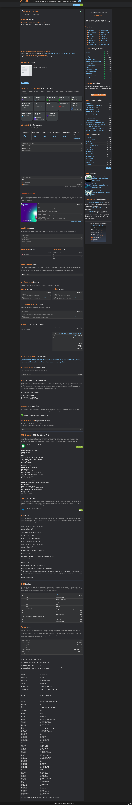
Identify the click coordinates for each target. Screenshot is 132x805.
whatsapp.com (105, 44)
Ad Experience (30, 282)
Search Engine (30, 264)
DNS (26, 584)
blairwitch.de (89, 67)
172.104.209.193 (90, 157)
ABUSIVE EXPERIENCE (66, 1)
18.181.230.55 (89, 138)
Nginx (50, 100)
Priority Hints (52, 115)
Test (81, 510)
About (72, 803)
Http (26, 515)
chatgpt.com (91, 40)
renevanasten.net (26, 359)
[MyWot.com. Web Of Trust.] (23, 420)
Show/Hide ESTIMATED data (96, 203)
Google (30, 406)
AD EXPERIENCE (58, 1)
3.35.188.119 (89, 147)
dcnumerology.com (91, 71)
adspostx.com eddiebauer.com (95, 122)
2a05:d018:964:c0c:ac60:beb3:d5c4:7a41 (56, 53)
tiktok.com (91, 36)
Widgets (74, 97)
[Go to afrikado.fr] (43, 11)
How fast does (33, 368)
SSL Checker (35, 435)
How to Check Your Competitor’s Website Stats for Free (101, 192)
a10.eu (64, 359)
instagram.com (105, 32)
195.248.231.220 (90, 140)
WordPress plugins (38, 114)
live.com (103, 42)
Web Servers (51, 97)
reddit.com (104, 36)
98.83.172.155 (89, 161)
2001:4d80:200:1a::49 (92, 145)
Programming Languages (26, 104)
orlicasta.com (89, 58)
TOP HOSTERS (52, 1)
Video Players (63, 103)
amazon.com (104, 34)
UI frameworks (26, 97)
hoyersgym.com (50, 362)
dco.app (88, 77)
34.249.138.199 (72, 53)
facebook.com (92, 32)
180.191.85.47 (89, 153)
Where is (32, 325)
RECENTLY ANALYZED (44, 1)
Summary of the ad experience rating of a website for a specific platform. (40, 285)
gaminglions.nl (70, 359)
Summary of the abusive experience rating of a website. (35, 307)
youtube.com (104, 30)
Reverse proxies (64, 97)
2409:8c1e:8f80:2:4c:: (92, 155)
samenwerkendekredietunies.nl (30, 362)
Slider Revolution (40, 119)
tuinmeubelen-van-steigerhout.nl (52, 359)
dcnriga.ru (88, 56)
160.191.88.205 (90, 149)
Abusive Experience (32, 304)
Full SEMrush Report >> (77, 221)
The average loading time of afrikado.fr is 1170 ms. (34, 370)
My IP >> (108, 167)
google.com (91, 30)
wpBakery (26, 115)
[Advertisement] (52, 38)
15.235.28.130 (89, 141)
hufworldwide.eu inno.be (93, 121)
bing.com (90, 38)
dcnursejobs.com (90, 60)
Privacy (68, 803)
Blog (64, 803)
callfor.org (42, 362)
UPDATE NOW (98, 15)
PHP (25, 107)
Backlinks (28, 228)
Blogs (48, 103)
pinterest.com (92, 44)
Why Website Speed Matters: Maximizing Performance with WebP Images (100, 178)
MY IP (80, 1)
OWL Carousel (76, 100)
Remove (91, 211)
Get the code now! (98, 225)
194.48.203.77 (89, 143)
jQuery (74, 107)
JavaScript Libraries (75, 104)
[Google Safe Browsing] (22, 415)
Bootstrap (26, 100)
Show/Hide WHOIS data (95, 208)
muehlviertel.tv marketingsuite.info (96, 124)
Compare (77, 5)
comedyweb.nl (60, 362)
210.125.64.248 (90, 162)
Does (35, 380)
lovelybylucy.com (37, 359)
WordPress (39, 106)
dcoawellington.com (91, 69)
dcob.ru (88, 52)
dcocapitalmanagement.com (93, 61)
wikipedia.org (91, 42)
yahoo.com (104, 40)
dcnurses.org (89, 63)
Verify (30, 498)
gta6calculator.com (91, 75)
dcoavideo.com (90, 54)
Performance (51, 113)
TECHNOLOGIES (74, 1)
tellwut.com (89, 73)
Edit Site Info (25, 82)
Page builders (26, 113)
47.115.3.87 (88, 164)
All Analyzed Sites (58, 803)
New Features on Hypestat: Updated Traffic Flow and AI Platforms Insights (100, 185)
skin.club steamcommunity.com (95, 130)
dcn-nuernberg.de (90, 65)
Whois (27, 627)
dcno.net (88, 79)
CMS (36, 103)
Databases (38, 97)
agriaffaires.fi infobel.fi (92, 111)
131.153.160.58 (89, 151)
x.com (90, 34)
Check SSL (79, 446)
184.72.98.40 (89, 159)
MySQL (38, 100)
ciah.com (78, 359)
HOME (33, 1)
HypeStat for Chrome (99, 95)
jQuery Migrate (77, 109)
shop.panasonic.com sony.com (95, 117)
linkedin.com (104, 38)
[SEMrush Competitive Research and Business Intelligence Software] (28, 194)
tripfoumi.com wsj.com (93, 126)
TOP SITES (37, 1)
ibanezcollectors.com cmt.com (95, 128)
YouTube (63, 106)
